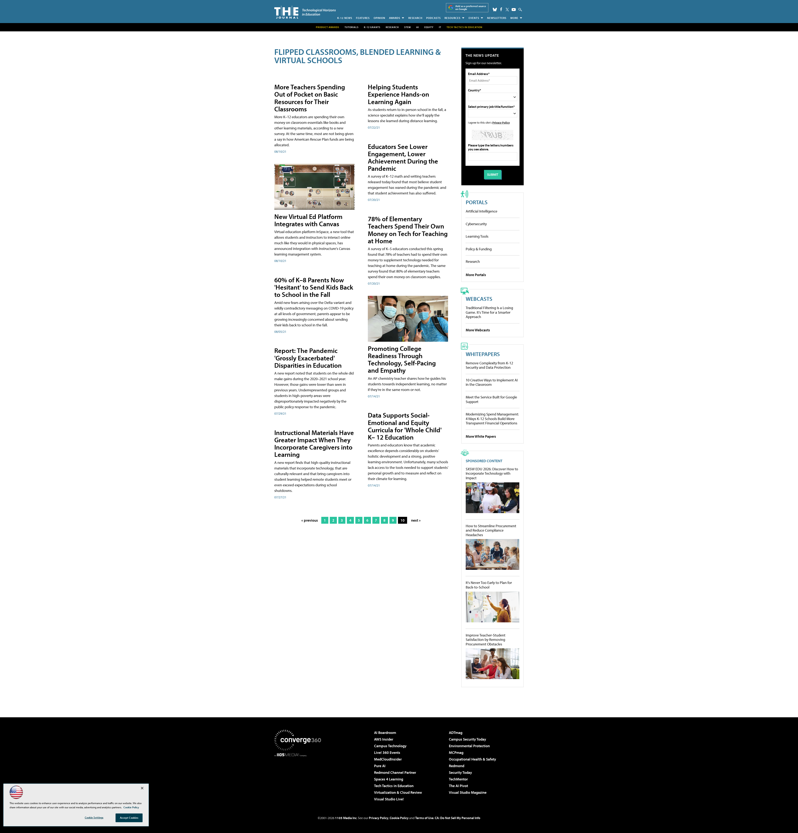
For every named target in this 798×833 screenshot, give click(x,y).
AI (417, 27)
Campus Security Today (467, 739)
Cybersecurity (476, 223)
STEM (407, 27)
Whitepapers (483, 354)
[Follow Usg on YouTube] (514, 9)
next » (416, 520)
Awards (394, 18)
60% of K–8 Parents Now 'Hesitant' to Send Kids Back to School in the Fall (313, 287)
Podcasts (433, 18)
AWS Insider (383, 739)
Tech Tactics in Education (394, 785)
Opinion (379, 18)
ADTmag (455, 732)
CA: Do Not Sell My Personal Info (457, 818)
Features (363, 18)
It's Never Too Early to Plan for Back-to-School (489, 584)
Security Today (460, 772)
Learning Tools (477, 236)
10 (402, 520)
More (514, 18)
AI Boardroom (385, 732)
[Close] (142, 788)
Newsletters (496, 18)
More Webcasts (478, 330)
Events (474, 18)
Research (415, 18)
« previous (309, 520)
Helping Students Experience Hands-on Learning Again (398, 94)
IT (440, 27)
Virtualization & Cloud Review (398, 792)
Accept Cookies (129, 817)
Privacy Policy (501, 122)
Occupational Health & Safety (472, 759)
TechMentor (458, 779)
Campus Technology (390, 745)
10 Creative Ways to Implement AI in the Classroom (492, 382)
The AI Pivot (458, 785)
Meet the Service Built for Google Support (491, 399)
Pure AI (379, 765)
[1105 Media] (299, 778)
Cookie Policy (399, 818)
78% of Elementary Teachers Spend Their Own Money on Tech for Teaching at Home (408, 230)
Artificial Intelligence (481, 211)
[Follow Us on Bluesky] (495, 9)
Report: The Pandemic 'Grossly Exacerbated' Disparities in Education (308, 357)
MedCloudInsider (388, 759)
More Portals (476, 274)
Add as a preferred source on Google (470, 8)
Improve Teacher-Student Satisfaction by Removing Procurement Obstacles (485, 639)
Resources (453, 18)
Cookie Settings (94, 817)
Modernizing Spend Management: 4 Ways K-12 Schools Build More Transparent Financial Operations (492, 418)
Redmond (456, 765)
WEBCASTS (479, 298)
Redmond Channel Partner (395, 772)
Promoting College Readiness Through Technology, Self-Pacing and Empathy (402, 359)
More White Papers (481, 436)
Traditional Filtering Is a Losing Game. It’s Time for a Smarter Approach (489, 312)
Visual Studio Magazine (467, 792)
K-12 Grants (372, 27)
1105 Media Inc (346, 818)
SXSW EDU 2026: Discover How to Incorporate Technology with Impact (492, 473)
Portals (477, 202)
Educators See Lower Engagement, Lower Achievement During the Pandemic (403, 157)
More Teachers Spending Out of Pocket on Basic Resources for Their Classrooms (309, 98)
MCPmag (456, 752)
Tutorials (351, 27)
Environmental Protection (469, 745)
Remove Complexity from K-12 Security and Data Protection (489, 365)
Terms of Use (424, 818)
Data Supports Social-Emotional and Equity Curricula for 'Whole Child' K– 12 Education (405, 426)
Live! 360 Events (387, 752)
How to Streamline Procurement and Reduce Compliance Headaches (491, 530)
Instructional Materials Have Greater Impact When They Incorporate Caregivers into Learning (314, 443)
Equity (428, 27)
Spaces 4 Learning (388, 779)
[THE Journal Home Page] (305, 12)
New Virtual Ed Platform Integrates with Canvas (308, 220)
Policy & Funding (479, 249)
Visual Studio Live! (389, 799)
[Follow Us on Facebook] (501, 9)
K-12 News (344, 18)
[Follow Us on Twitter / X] (507, 9)
